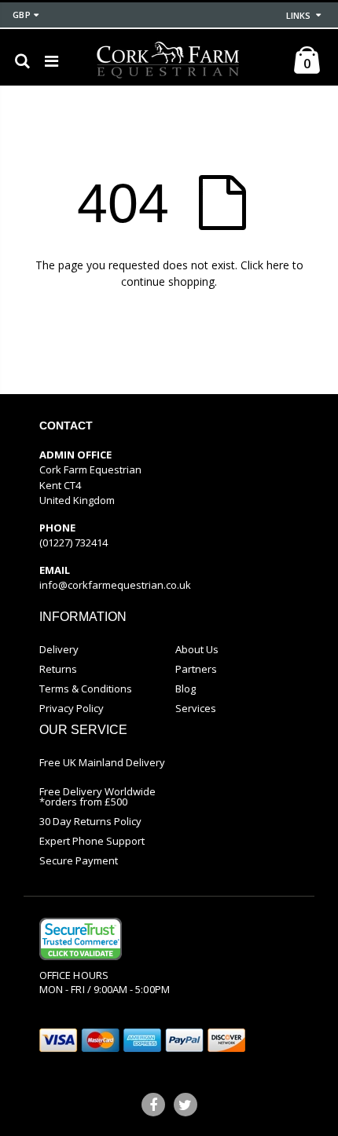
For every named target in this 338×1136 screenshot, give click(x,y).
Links (298, 15)
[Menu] (51, 60)
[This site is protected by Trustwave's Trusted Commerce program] (80, 939)
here (277, 265)
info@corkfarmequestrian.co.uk (115, 585)
